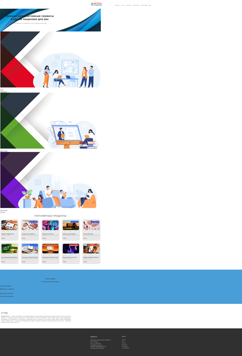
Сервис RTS (93, 336)
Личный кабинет (126, 348)
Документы (136, 5)
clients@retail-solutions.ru (96, 345)
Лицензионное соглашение (97, 348)
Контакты (128, 5)
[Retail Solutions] (96, 4)
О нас (122, 5)
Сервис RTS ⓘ (6, 316)
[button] (3, 91)
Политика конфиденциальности (98, 346)
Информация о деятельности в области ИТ (100, 340)
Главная (117, 5)
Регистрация (144, 5)
